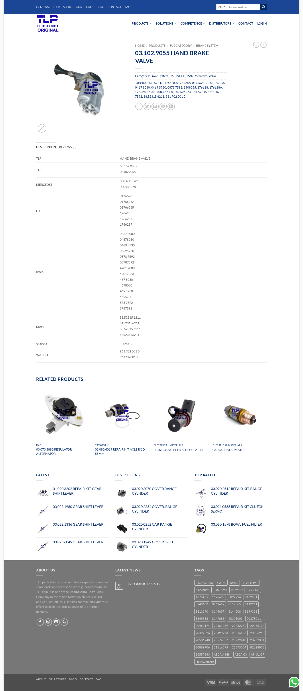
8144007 (218, 611)
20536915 (257, 633)
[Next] (266, 426)
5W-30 (221, 583)
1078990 (220, 590)
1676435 (202, 597)
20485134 (257, 625)
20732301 (257, 640)
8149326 (251, 611)
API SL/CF (257, 654)
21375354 (239, 647)
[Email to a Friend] (155, 106)
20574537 (221, 640)
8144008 (234, 611)
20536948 (203, 640)
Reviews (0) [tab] (68, 147)
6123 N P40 (250, 583)
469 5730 (186, 92)
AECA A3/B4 (222, 654)
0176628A (183, 83)
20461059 (221, 625)
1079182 (237, 590)
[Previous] (36, 426)
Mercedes (201, 76)
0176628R (199, 83)
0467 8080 (142, 87)
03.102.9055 (216, 83)
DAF (172, 76)
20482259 (239, 625)
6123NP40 (203, 590)
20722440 (239, 640)
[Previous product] (263, 45)
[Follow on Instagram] (48, 622)
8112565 (234, 604)
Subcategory (181, 45)
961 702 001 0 (175, 96)
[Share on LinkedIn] (171, 106)
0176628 (169, 83)
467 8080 (171, 92)
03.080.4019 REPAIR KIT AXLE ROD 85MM (120, 451)
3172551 (251, 597)
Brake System (207, 45)
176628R (141, 92)
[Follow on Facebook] (40, 622)
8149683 (218, 618)
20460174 (203, 625)
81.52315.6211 (204, 92)
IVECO (180, 76)
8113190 (202, 611)
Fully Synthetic (205, 662)
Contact (115, 7)
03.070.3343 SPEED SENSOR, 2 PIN (178, 450)
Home (140, 45)
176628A (215, 87)
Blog (100, 7)
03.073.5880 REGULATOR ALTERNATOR (54, 451)
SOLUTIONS (165, 23)
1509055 (190, 87)
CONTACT (245, 23)
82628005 (257, 647)
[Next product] (256, 45)
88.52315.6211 (154, 96)
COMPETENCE (191, 23)
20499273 (221, 633)
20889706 (203, 647)
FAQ (128, 7)
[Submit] (263, 7)
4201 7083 (156, 92)
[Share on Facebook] (139, 106)
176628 (202, 87)
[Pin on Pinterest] (163, 106)
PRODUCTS (140, 23)
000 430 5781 (151, 83)
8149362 (202, 618)
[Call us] (64, 622)
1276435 (253, 590)
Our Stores (85, 7)
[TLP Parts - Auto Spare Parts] (63, 23)
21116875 (221, 647)
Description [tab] (46, 147)
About (68, 7)
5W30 (234, 583)
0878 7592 (174, 87)
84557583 (203, 654)
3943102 (202, 604)
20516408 (239, 633)
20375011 (254, 618)
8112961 (251, 604)
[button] (48, 7)
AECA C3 (241, 654)
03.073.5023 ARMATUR (229, 450)
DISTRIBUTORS (220, 23)
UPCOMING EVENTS (143, 584)
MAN (190, 76)
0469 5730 (158, 87)
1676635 (218, 597)
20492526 (203, 633)
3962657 (218, 604)
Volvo (212, 76)
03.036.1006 (204, 583)
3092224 (234, 597)
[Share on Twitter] (147, 106)
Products (157, 45)
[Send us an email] (56, 622)
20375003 (235, 618)
